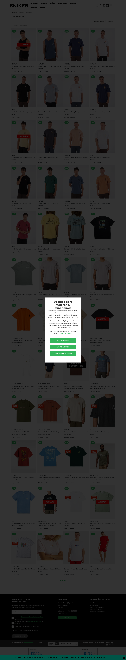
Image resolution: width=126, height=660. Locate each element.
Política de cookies (66, 334)
